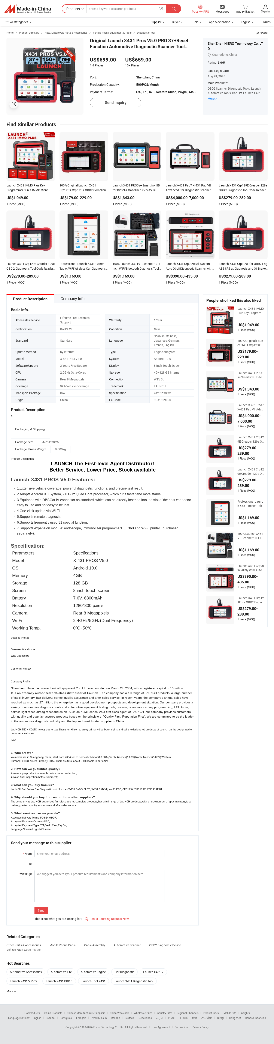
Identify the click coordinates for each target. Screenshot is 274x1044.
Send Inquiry (116, 102)
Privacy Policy (200, 1027)
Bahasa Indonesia (255, 1018)
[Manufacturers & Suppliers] (27, 8)
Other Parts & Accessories (23, 945)
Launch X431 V (153, 972)
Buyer (176, 22)
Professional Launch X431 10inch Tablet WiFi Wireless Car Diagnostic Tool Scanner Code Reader (250, 503)
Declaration (181, 1027)
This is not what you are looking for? (58, 919)
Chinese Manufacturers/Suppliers (86, 1013)
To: (30, 864)
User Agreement (161, 1027)
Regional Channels (187, 1013)
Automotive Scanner (127, 945)
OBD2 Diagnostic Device (165, 945)
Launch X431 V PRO (23, 981)
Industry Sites (164, 1013)
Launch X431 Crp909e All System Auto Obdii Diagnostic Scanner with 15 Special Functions (250, 568)
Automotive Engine (93, 972)
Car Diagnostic (124, 972)
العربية (159, 1018)
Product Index (211, 1013)
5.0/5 (221, 62)
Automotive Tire (61, 972)
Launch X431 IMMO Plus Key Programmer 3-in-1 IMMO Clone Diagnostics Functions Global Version (250, 310)
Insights (245, 1013)
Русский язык (99, 1018)
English (37, 1018)
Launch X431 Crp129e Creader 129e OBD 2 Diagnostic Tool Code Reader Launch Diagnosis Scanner (250, 471)
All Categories (19, 22)
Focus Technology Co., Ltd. (109, 1027)
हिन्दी (194, 1018)
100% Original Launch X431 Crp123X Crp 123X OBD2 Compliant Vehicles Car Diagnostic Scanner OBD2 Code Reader (250, 343)
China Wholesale (119, 1013)
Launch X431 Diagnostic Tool (134, 981)
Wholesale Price (143, 1013)
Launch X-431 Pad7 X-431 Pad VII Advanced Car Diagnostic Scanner (250, 407)
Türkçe (220, 1018)
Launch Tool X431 (94, 981)
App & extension (219, 22)
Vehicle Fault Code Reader (23, 950)
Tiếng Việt (235, 1018)
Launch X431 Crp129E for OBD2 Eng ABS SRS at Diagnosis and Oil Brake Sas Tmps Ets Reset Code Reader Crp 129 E (250, 600)
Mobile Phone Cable (62, 945)
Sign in (265, 11)
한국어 (172, 1018)
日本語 (184, 1018)
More (211, 98)
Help (195, 22)
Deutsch (129, 1018)
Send (41, 910)
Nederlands (145, 1018)
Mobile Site (229, 1013)
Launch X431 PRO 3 (59, 981)
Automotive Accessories (26, 972)
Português (66, 1018)
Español (50, 1018)
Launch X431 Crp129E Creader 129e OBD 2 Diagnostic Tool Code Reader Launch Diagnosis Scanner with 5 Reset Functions (250, 439)
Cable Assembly (94, 945)
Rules (267, 22)
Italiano (115, 1018)
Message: (25, 874)
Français (81, 1018)
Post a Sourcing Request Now (107, 919)
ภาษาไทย (206, 1018)
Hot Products (32, 1013)
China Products (53, 1013)
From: (27, 854)
